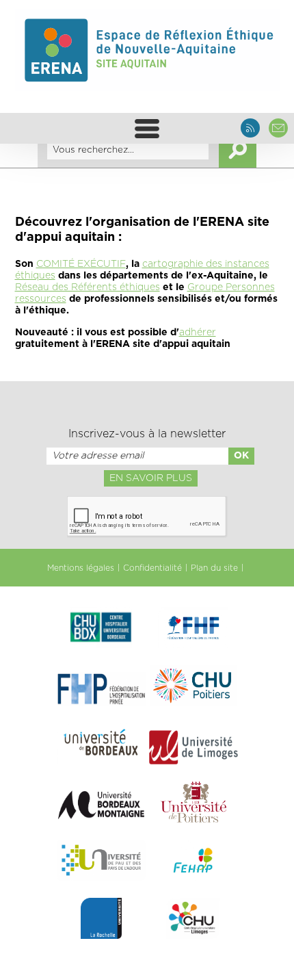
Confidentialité (152, 568)
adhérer (197, 332)
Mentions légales (80, 568)
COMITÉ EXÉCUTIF (81, 264)
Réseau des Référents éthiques (87, 287)
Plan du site (214, 568)
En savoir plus (150, 478)
